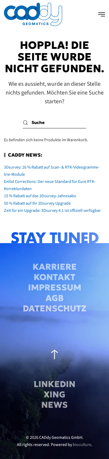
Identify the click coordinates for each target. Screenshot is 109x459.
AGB (54, 298)
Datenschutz (54, 308)
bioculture (82, 445)
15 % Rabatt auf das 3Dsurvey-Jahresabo (40, 196)
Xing (54, 394)
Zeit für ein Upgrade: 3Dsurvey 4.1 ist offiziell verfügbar (52, 210)
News (54, 405)
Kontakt (54, 277)
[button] (101, 14)
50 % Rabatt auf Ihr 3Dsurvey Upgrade (37, 203)
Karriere (55, 266)
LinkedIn (54, 384)
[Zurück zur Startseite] (33, 14)
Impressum (54, 287)
